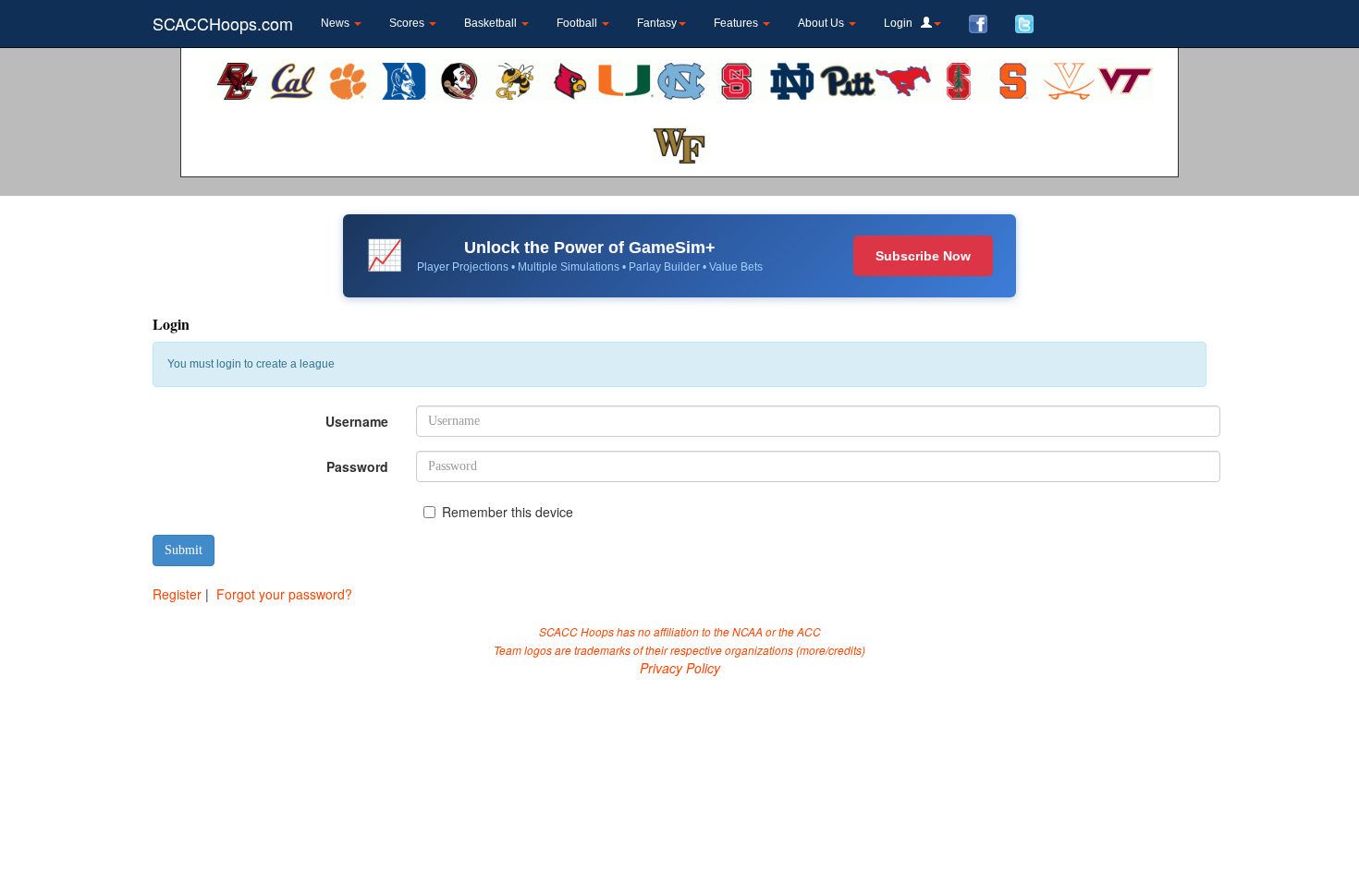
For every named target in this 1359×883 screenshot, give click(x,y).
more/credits (831, 650)
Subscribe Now (923, 255)
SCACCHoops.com (223, 23)
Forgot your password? (284, 594)
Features (737, 23)
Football (578, 23)
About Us (822, 23)
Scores (408, 23)
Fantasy (657, 23)
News (336, 23)
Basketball (492, 23)
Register (177, 594)
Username (356, 421)
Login (902, 23)
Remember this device (507, 511)
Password (357, 466)
